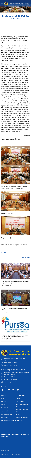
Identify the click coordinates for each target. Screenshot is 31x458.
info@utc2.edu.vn (12, 377)
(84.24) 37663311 (13, 365)
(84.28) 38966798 (13, 379)
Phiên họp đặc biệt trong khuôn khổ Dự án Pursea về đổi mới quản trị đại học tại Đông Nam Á (15, 335)
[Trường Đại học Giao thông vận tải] (16, 4)
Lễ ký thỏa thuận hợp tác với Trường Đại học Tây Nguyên (14, 309)
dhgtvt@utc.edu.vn (12, 362)
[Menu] (2, 4)
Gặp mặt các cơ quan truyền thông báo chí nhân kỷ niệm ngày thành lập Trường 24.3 (15, 282)
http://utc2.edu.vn (13, 382)
